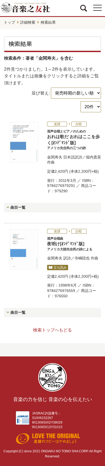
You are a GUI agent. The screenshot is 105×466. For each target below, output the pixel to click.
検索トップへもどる (52, 330)
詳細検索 (27, 22)
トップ (9, 22)
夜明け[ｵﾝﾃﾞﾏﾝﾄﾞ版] (69, 244)
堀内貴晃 (93, 157)
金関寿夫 (54, 157)
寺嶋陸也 (82, 258)
